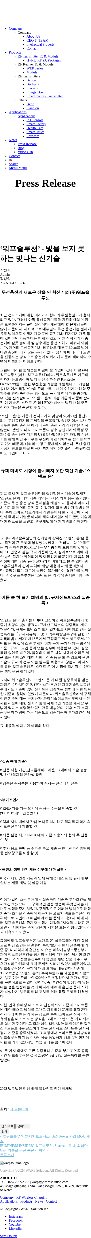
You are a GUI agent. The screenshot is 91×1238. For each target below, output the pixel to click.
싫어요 (22, 1126)
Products (26, 1201)
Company (8, 1197)
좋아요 (7, 1126)
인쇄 (5, 1131)
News (39, 1201)
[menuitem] (50, 38)
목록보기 (7, 1155)
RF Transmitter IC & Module (38, 56)
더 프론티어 (19, 1109)
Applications (26, 116)
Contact (51, 1201)
